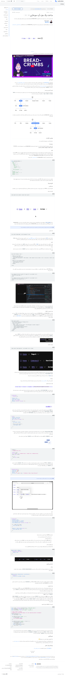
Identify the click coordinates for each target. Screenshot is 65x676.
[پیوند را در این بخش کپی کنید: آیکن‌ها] (50, 242)
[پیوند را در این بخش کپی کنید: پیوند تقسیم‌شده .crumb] (44, 311)
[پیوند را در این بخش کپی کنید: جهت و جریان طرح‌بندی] (45, 383)
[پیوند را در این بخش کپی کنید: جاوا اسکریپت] (47, 586)
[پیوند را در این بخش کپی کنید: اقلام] (50, 150)
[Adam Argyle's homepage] (45, 22)
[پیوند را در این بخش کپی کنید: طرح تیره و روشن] (47, 191)
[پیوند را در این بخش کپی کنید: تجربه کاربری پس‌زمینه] (44, 90)
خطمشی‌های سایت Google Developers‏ (45, 657)
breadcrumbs (46, 82)
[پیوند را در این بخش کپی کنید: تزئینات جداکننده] (47, 344)
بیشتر (38, 1)
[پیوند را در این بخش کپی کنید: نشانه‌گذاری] (48, 186)
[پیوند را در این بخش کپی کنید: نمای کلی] (48, 79)
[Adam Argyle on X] (48, 22)
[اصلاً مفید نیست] (13, 12)
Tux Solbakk (49, 648)
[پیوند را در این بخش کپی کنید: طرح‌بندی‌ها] (47, 183)
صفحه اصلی (51, 12)
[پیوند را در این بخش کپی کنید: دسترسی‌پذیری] (46, 564)
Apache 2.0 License (15, 656)
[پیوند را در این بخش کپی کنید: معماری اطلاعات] (45, 138)
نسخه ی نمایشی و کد (37, 648)
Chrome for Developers (19, 665)
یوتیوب (11, 666)
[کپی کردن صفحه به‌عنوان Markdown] (26, 15)
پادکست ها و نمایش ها (20, 669)
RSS (11, 669)
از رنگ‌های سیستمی (44, 380)
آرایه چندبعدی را (34, 157)
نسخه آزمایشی (32, 51)
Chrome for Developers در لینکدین (7, 668)
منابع (51, 1)
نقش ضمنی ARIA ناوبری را (32, 238)
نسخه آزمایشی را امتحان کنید (16, 24)
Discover (47, 1)
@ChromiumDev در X (8, 665)
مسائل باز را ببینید (31, 666)
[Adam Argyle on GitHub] (46, 22)
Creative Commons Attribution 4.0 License (32, 656)
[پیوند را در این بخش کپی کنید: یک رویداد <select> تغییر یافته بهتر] (41, 604)
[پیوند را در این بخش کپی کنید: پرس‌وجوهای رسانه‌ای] (46, 544)
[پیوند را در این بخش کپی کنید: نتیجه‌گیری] (47, 636)
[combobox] (20, 1)
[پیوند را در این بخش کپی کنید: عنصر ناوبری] (48, 230)
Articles (62, 4)
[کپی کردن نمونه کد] (54, 160)
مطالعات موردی (21, 668)
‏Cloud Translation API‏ (38, 8)
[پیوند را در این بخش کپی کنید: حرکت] (50, 567)
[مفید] (14, 12)
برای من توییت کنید (16, 641)
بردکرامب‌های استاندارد (43, 86)
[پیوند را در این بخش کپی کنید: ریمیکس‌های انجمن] (44, 645)
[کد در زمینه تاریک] (53, 160)
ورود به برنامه (3, 1)
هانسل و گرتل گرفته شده (20, 82)
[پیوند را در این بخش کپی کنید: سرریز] (50, 511)
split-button (19, 315)
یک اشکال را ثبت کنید (31, 665)
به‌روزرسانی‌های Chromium (19, 666)
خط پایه (42, 1)
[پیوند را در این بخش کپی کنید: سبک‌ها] (49, 378)
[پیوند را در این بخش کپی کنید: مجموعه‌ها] (48, 144)
